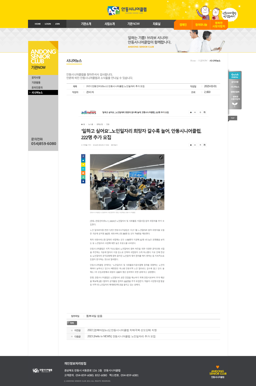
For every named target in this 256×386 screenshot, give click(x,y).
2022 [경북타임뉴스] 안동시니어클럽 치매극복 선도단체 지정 (122, 330)
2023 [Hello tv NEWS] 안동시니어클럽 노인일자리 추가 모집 (121, 336)
